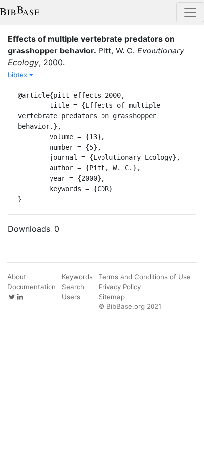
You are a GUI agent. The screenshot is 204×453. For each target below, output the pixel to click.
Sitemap (112, 297)
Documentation (31, 287)
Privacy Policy (120, 287)
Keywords (77, 277)
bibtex (18, 75)
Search (73, 287)
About (16, 277)
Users (71, 297)
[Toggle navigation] (190, 12)
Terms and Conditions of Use (145, 277)
